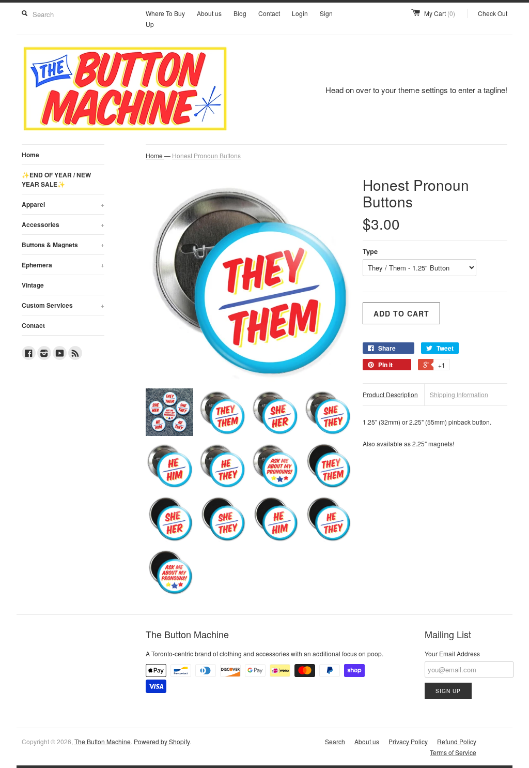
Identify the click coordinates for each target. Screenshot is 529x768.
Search (335, 741)
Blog (240, 13)
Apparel (63, 204)
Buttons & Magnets (63, 244)
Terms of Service (453, 752)
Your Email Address (452, 653)
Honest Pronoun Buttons (206, 155)
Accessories (63, 224)
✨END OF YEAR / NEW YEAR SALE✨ (56, 179)
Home (30, 154)
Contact (269, 13)
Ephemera (63, 264)
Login (300, 13)
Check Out (492, 13)
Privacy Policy (408, 741)
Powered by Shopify (162, 741)
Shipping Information (459, 394)
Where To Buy (165, 13)
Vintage (33, 285)
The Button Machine (102, 741)
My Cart (439, 13)
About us (209, 13)
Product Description (390, 394)
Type (370, 251)
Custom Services (63, 305)
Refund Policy (456, 741)
